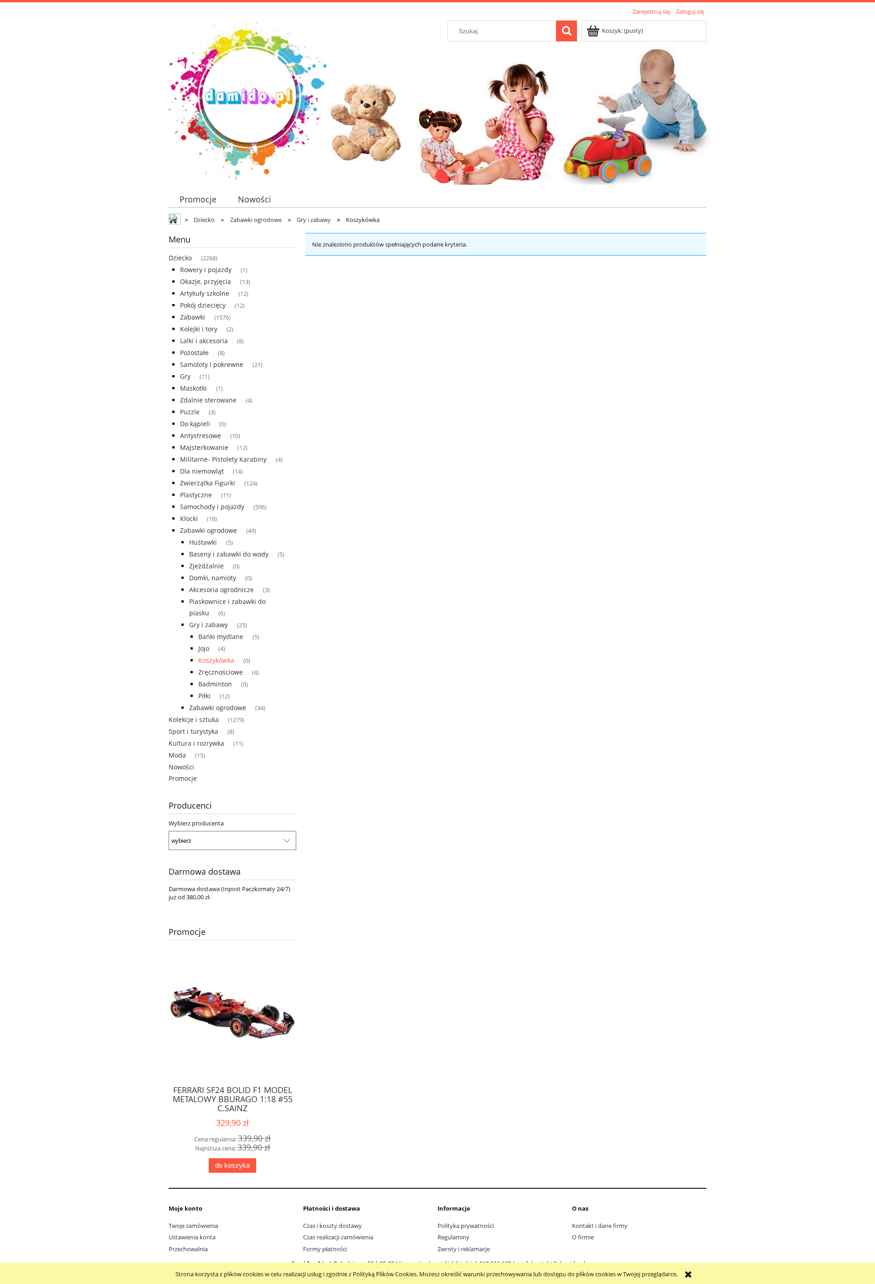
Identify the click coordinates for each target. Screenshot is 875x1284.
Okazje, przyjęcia (205, 281)
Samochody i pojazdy (212, 506)
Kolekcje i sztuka (194, 719)
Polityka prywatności (466, 1226)
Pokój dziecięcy (203, 305)
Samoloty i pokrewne (211, 364)
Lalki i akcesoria (204, 340)
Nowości (181, 767)
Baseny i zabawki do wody (228, 554)
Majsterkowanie (204, 447)
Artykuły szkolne (204, 293)
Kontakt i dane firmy (600, 1226)
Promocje (183, 778)
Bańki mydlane (220, 636)
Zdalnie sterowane (208, 400)
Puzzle (190, 411)
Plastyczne (196, 494)
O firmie (583, 1237)
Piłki (204, 695)
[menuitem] (198, 199)
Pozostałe (194, 352)
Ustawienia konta (192, 1237)
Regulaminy (453, 1237)
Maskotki (193, 388)
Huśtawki (203, 542)
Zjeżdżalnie (206, 566)
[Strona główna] (248, 99)
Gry (185, 376)
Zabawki (192, 317)
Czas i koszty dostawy (332, 1226)
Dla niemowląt (202, 471)
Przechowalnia (188, 1249)
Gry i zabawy (208, 624)
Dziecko (180, 257)
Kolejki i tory (198, 329)
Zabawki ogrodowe (208, 530)
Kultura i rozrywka (196, 743)
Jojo (203, 648)
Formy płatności (325, 1249)
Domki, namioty (212, 577)
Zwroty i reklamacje (464, 1249)
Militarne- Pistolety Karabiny (223, 459)
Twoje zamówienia (193, 1226)
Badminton (215, 684)
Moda (177, 755)
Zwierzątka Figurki (207, 483)
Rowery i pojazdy (206, 269)
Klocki (189, 518)
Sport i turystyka (193, 731)
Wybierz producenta (196, 823)
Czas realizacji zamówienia (338, 1237)
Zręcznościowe (220, 672)
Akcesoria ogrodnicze (221, 589)
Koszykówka (216, 660)
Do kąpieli (195, 423)
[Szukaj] (566, 31)
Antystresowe (200, 435)
